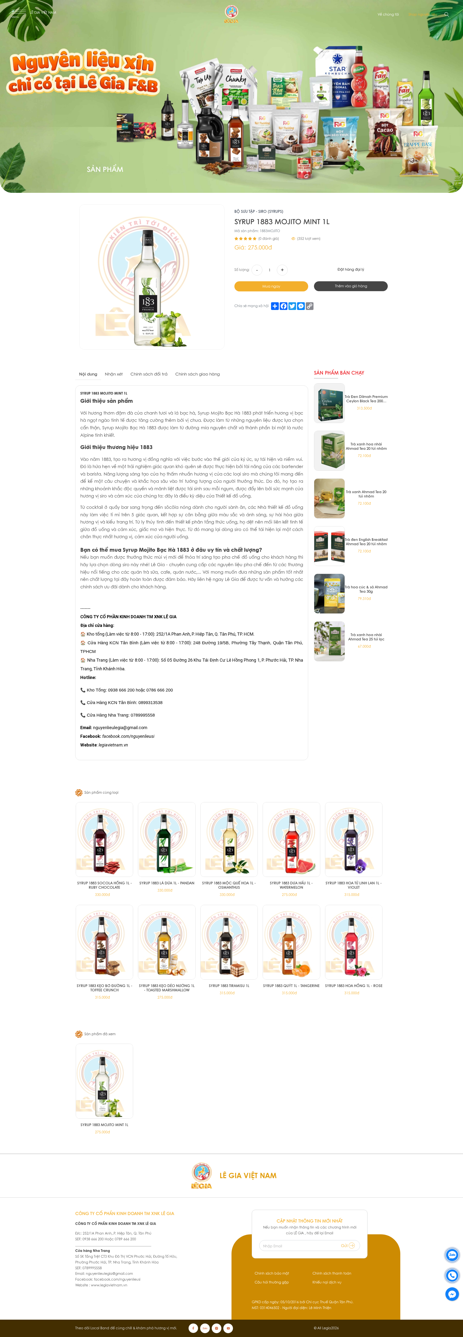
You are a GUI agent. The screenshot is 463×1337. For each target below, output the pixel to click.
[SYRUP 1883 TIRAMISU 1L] (229, 942)
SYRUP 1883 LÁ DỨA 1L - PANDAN (166, 883)
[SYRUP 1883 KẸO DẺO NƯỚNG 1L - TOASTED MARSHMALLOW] (166, 942)
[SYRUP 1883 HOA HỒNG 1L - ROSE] (353, 942)
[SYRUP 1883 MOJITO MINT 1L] (104, 1081)
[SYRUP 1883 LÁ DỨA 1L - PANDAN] (166, 839)
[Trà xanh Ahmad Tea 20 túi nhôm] (329, 498)
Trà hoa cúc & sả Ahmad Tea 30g (366, 589)
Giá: (240, 247)
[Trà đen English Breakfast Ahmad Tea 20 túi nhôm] (329, 546)
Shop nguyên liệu (423, 14)
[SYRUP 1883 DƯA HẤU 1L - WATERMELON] (291, 839)
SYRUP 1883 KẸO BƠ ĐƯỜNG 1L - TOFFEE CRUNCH (104, 987)
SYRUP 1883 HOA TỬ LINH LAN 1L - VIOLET (354, 885)
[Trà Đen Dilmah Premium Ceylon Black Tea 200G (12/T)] (329, 403)
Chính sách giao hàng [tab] (197, 374)
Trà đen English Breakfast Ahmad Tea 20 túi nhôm (366, 541)
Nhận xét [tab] (114, 374)
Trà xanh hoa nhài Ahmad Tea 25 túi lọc (366, 636)
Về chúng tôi (388, 14)
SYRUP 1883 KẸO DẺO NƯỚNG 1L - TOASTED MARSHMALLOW (167, 987)
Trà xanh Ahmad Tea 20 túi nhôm (366, 494)
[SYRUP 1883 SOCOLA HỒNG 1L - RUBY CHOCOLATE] (104, 839)
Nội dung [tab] (88, 374)
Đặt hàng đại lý (351, 269)
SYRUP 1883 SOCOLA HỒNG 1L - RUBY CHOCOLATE (104, 885)
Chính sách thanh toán (332, 1273)
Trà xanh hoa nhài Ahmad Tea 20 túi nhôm (366, 446)
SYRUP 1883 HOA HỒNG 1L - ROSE (353, 985)
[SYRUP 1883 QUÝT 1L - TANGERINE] (291, 942)
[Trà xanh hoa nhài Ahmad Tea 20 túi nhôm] (329, 450)
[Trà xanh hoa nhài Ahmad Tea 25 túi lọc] (329, 641)
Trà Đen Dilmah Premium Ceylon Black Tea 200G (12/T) (366, 398)
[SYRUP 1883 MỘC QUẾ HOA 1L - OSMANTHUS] (229, 839)
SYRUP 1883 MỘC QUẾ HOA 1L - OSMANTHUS (229, 885)
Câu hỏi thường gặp (272, 1282)
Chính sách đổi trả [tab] (149, 374)
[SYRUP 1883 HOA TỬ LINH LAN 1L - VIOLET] (353, 839)
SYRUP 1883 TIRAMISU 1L (229, 985)
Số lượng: (242, 269)
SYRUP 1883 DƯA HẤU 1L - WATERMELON (291, 885)
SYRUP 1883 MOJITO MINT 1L (104, 1124)
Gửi (345, 1246)
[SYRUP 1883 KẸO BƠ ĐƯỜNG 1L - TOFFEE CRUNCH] (104, 942)
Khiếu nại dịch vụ (327, 1282)
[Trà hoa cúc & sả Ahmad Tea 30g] (329, 593)
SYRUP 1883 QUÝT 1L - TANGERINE (291, 985)
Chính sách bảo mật (272, 1273)
